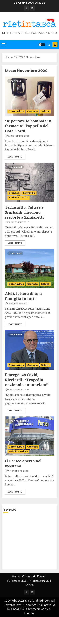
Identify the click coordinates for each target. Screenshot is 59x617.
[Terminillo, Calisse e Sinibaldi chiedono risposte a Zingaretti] (29, 182)
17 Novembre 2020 (18, 222)
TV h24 (28, 585)
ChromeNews (35, 609)
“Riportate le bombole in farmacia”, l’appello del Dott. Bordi (28, 126)
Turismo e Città (18, 197)
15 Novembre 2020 (18, 303)
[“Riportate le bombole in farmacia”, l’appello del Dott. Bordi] (29, 96)
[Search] (49, 45)
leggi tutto (15, 157)
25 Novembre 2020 (19, 136)
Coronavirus (16, 111)
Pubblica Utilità (18, 451)
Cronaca (32, 111)
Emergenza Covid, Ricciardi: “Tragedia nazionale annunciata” (26, 379)
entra (54, 44)
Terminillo (29, 192)
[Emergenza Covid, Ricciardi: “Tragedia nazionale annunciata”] (29, 350)
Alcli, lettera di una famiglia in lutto (23, 296)
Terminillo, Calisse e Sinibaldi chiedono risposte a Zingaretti (24, 212)
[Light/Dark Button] (42, 44)
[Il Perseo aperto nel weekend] (29, 436)
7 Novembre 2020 (18, 471)
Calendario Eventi (33, 576)
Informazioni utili (40, 580)
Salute (45, 111)
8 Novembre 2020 (18, 389)
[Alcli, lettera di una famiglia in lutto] (29, 268)
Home (16, 576)
